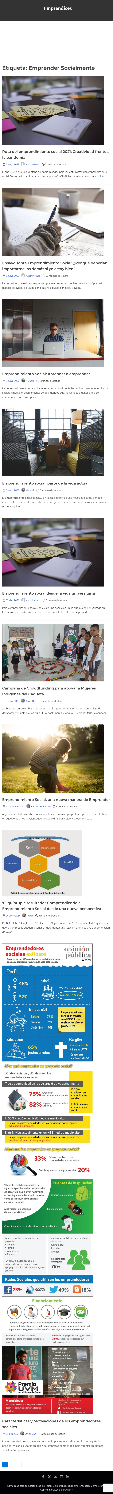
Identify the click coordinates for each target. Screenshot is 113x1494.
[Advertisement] (56, 41)
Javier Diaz (31, 701)
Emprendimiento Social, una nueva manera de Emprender (56, 799)
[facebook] (43, 1477)
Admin (30, 915)
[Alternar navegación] (56, 17)
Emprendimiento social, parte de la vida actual (45, 483)
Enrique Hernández (41, 806)
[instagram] (61, 1477)
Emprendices (66, 1489)
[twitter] (49, 1477)
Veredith (30, 381)
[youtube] (55, 1477)
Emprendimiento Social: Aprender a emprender (46, 374)
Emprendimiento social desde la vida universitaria (48, 593)
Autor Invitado (32, 164)
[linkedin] (67, 1477)
